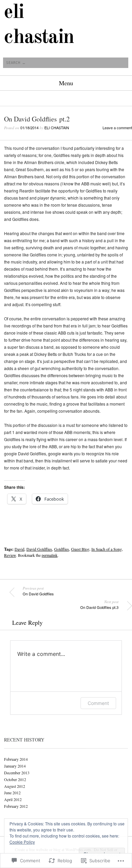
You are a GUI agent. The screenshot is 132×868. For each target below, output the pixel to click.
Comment (98, 703)
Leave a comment (117, 127)
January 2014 (15, 766)
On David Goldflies (38, 591)
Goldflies (61, 549)
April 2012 (13, 799)
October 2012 (15, 779)
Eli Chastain (56, 127)
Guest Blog (80, 549)
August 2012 (14, 786)
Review (10, 555)
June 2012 (12, 792)
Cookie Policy (22, 842)
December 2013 (16, 772)
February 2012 (16, 806)
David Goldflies (39, 549)
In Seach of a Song (106, 549)
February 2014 (16, 759)
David (19, 549)
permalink (50, 555)
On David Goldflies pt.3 (99, 604)
